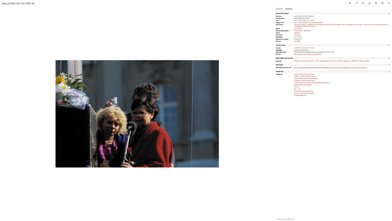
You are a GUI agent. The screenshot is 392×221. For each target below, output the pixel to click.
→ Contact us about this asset (284, 219)
